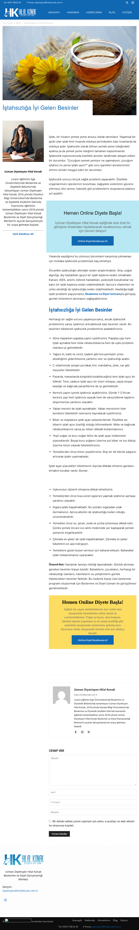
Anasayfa (54, 12)
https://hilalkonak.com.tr (85, 694)
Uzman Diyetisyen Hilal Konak (94, 689)
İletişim (127, 12)
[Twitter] (60, 124)
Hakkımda (73, 12)
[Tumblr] (85, 124)
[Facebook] (52, 124)
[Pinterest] (69, 124)
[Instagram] (132, 2)
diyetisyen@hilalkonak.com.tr (49, 2)
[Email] (102, 124)
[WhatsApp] (94, 124)
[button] (127, 2)
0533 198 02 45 (14, 2)
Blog (112, 12)
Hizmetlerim (94, 12)
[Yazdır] (110, 124)
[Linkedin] (77, 124)
